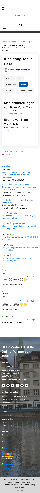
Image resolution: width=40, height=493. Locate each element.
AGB (28, 482)
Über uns (20, 490)
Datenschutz (20, 487)
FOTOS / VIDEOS (25, 90)
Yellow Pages (7, 425)
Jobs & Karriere (7, 419)
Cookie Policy (29, 485)
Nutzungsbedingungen (13, 485)
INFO (20, 78)
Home (4, 42)
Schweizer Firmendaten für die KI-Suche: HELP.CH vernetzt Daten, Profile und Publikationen (17, 174)
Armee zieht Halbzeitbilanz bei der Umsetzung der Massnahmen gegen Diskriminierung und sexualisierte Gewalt (19, 187)
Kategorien (13, 42)
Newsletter (6, 402)
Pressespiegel (7, 422)
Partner (4, 405)
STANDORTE (11, 84)
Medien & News (8, 416)
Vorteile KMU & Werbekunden (13, 399)
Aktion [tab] (9, 166)
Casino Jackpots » (31, 319)
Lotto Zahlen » (32, 276)
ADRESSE (9, 78)
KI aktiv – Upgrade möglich (19, 70)
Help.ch (17, 480)
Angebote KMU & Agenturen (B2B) (15, 396)
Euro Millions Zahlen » (29, 301)
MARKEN (9, 90)
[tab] (4, 166)
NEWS (23, 84)
